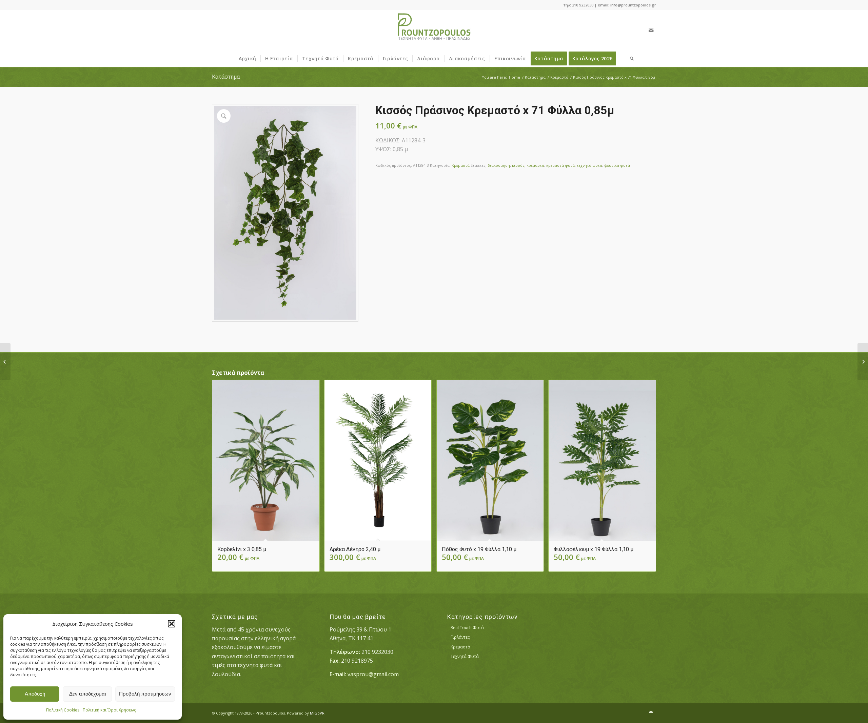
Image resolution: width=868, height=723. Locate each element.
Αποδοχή (35, 694)
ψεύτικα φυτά (617, 165)
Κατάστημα (226, 77)
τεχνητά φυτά (589, 165)
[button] (171, 623)
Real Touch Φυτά (467, 627)
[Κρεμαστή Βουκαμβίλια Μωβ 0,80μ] (862, 361)
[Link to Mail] (651, 30)
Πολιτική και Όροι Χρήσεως (109, 710)
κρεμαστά (535, 165)
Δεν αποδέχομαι (87, 694)
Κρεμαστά (461, 165)
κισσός (518, 165)
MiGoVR (317, 713)
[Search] (630, 58)
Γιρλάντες (460, 637)
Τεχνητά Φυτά (465, 656)
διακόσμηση (499, 165)
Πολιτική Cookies (62, 710)
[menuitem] (247, 58)
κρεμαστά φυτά (560, 165)
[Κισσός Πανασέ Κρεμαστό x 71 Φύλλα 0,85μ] (5, 361)
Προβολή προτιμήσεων (145, 694)
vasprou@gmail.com (373, 674)
